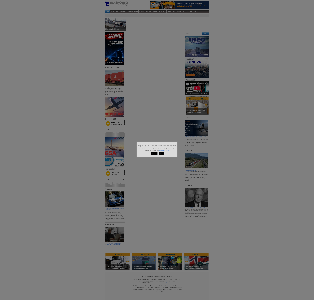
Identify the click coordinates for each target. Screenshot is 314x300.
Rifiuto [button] (161, 153)
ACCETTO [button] (154, 153)
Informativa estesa (164, 150)
